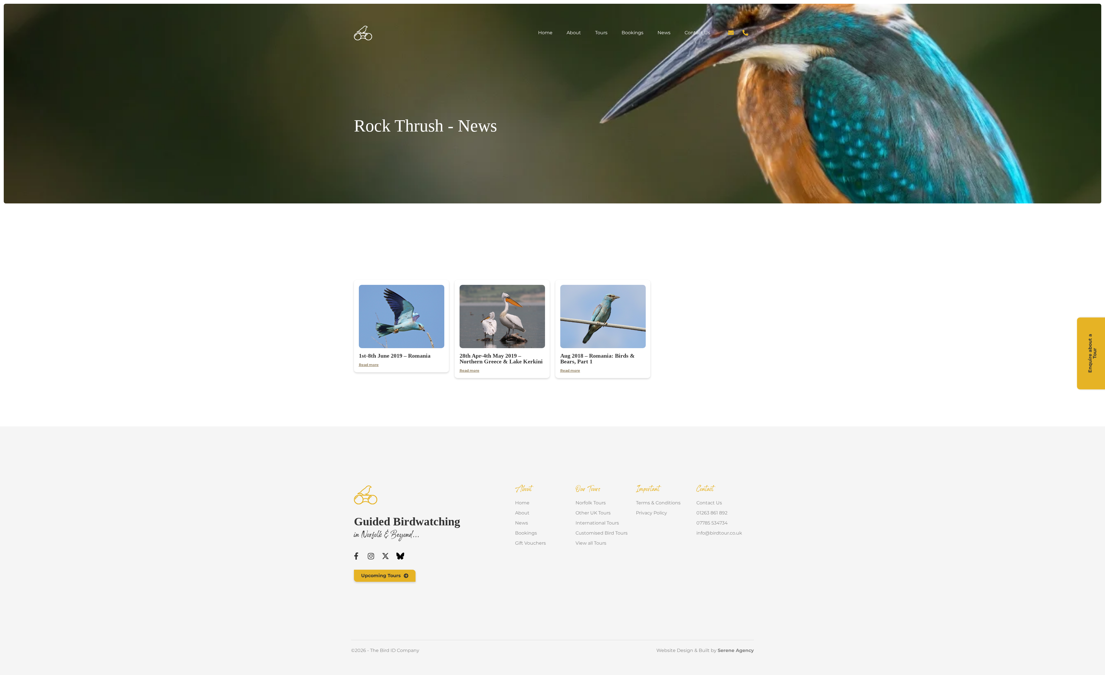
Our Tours (588, 489)
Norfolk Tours (591, 503)
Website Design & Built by (705, 650)
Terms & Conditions (658, 503)
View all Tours (591, 543)
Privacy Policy (651, 513)
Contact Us (697, 32)
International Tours (597, 523)
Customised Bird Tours (602, 533)
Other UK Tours (593, 513)
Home (545, 32)
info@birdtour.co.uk (719, 533)
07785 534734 (712, 523)
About (574, 32)
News (664, 32)
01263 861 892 (711, 513)
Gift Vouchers (530, 543)
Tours (601, 32)
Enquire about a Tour (1092, 353)
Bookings (632, 32)
